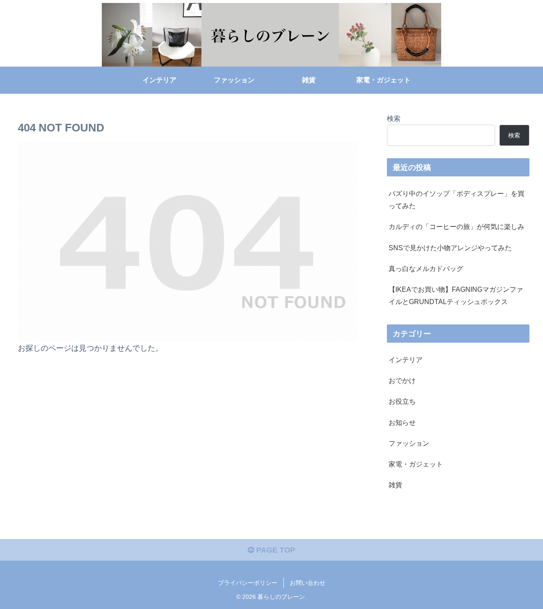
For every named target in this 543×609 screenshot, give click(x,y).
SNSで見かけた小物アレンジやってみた (450, 247)
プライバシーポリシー (247, 582)
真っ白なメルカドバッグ (426, 268)
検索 (393, 118)
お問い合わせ (307, 582)
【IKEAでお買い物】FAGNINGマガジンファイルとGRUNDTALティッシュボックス (456, 295)
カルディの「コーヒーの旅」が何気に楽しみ (456, 226)
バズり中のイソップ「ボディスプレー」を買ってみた (456, 200)
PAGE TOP (274, 550)
